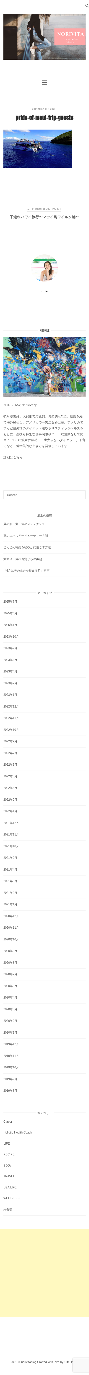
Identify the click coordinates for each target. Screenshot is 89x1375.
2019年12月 (11, 1044)
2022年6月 (10, 764)
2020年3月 (10, 1009)
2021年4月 (10, 869)
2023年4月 (10, 671)
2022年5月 (10, 776)
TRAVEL (9, 1176)
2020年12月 (11, 916)
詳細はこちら (13, 457)
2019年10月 (11, 1067)
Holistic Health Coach (17, 1132)
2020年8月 (10, 962)
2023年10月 (11, 636)
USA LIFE (10, 1187)
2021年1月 (10, 904)
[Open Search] (87, 5)
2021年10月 (11, 846)
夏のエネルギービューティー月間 (25, 535)
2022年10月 (11, 729)
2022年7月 (10, 753)
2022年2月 (10, 799)
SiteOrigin (70, 1362)
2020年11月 (11, 927)
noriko (44, 291)
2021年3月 (10, 881)
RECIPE (9, 1154)
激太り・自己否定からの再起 (22, 559)
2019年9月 (10, 1079)
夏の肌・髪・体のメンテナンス (24, 524)
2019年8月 (10, 1090)
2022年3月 (10, 788)
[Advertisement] (44, 1273)
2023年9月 (10, 648)
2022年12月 (11, 706)
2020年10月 (11, 939)
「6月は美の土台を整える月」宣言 (26, 570)
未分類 (7, 1209)
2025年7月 (10, 601)
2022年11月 (11, 718)
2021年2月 (10, 893)
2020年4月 (10, 997)
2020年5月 (10, 986)
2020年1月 (10, 1032)
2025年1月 (10, 625)
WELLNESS (11, 1198)
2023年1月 (10, 694)
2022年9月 (10, 741)
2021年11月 (11, 834)
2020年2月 (10, 1020)
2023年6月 (10, 660)
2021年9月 (10, 857)
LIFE (6, 1143)
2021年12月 (11, 823)
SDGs (7, 1165)
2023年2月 (10, 683)
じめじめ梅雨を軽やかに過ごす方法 (27, 547)
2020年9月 (10, 951)
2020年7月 (10, 974)
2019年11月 (11, 1056)
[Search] (80, 492)
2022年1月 (10, 811)
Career (7, 1121)
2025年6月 (10, 613)
